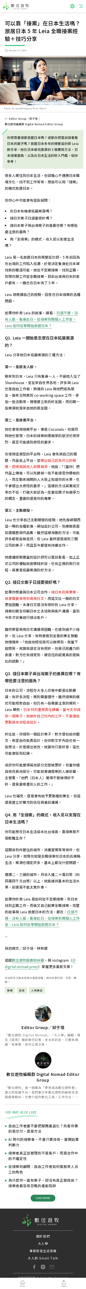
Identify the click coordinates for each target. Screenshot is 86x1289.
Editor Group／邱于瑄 (23, 118)
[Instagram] (43, 1267)
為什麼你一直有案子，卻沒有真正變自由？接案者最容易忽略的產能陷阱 (43, 1182)
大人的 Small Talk (43, 1258)
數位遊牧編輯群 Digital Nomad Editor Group (34, 124)
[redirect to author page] (43, 1013)
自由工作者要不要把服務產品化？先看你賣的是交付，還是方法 (43, 1128)
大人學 (43, 1243)
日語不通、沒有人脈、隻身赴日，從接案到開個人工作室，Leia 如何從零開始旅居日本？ (41, 319)
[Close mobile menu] (80, 6)
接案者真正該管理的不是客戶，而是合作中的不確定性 (43, 1155)
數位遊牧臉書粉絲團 (28, 960)
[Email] (51, 1267)
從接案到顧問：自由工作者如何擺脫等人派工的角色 (43, 1169)
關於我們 (43, 1236)
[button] (72, 6)
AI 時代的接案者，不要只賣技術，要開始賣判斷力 (43, 1142)
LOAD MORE (43, 1198)
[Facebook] (34, 1267)
